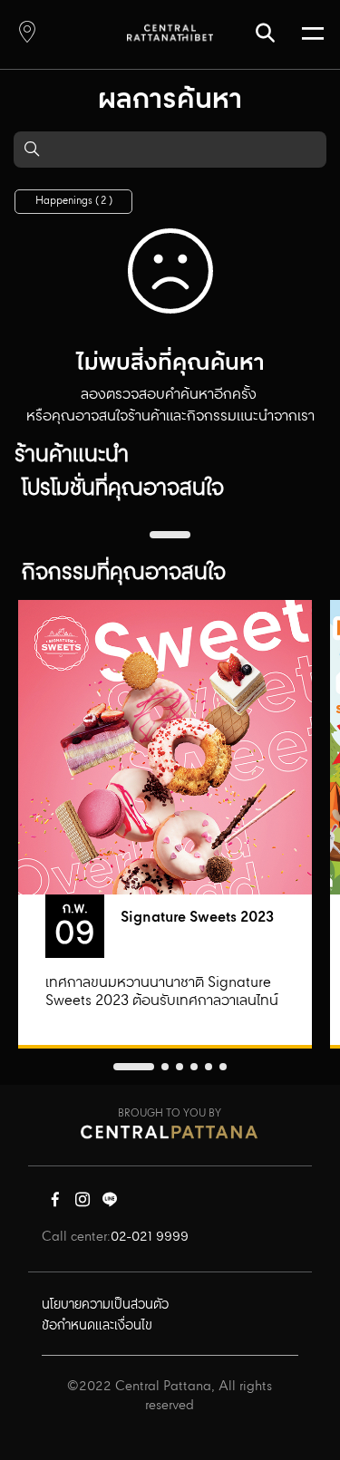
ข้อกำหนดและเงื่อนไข (97, 1326)
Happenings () (73, 201)
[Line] (110, 1203)
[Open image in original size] (170, 32)
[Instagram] (82, 1203)
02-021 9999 (150, 1237)
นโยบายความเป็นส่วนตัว (105, 1305)
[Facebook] (55, 1203)
